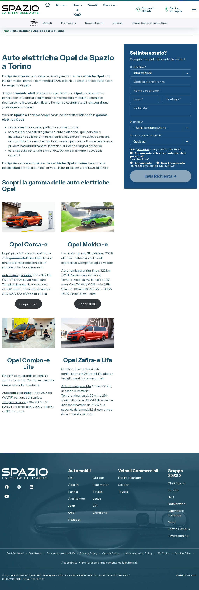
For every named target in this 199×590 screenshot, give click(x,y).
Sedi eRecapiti (176, 10)
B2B (171, 497)
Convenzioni (177, 504)
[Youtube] (6, 496)
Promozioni (68, 23)
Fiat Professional (130, 477)
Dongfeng (100, 512)
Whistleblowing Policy (138, 553)
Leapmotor (101, 484)
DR (95, 505)
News (172, 522)
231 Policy (163, 553)
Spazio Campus (179, 529)
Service (109, 5)
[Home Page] (47, 5)
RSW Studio (191, 575)
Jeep (71, 505)
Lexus (97, 498)
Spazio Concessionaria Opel (149, 23)
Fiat (71, 477)
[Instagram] (19, 487)
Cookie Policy (111, 553)
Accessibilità (69, 562)
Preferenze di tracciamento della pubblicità (110, 562)
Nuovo (61, 5)
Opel (71, 512)
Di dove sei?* (136, 121)
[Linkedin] (31, 487)
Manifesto (35, 553)
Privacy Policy (88, 553)
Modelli (47, 23)
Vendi (92, 5)
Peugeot (74, 519)
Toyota (98, 491)
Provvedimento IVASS (61, 553)
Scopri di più (28, 304)
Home (5, 30)
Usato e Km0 (77, 9)
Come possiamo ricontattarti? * (146, 135)
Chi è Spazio (176, 483)
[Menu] (194, 10)
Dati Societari (15, 553)
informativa (143, 149)
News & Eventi (94, 23)
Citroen (98, 477)
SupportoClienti (149, 10)
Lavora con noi (178, 536)
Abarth (73, 484)
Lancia (73, 491)
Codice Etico (183, 553)
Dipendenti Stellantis (176, 513)
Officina (117, 23)
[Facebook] (6, 487)
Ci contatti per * (138, 67)
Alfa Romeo (76, 498)
